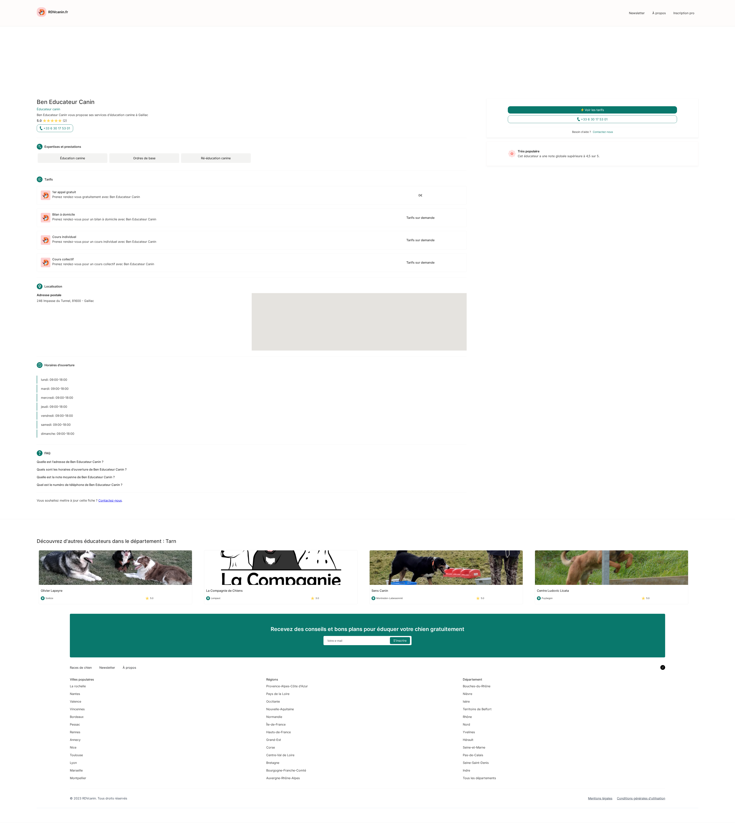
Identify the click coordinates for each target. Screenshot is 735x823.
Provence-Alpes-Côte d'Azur (287, 686)
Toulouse (76, 755)
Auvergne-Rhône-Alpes (283, 778)
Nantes (75, 694)
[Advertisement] (367, 55)
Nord (466, 724)
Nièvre (467, 694)
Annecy (75, 740)
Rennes (75, 732)
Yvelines (469, 732)
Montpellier (78, 778)
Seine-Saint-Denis (476, 763)
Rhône (467, 717)
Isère (466, 701)
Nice (73, 747)
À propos (659, 13)
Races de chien (81, 667)
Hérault (468, 740)
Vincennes (77, 709)
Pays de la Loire (277, 694)
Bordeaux (77, 717)
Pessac (75, 724)
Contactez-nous (110, 500)
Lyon (73, 763)
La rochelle (78, 686)
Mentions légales (600, 798)
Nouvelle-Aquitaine (280, 709)
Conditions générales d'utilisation (641, 798)
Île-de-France (276, 724)
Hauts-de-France (278, 732)
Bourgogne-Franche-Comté (286, 770)
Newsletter (637, 13)
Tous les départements (479, 778)
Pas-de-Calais (473, 755)
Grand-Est (273, 740)
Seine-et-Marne (474, 747)
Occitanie (273, 701)
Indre (466, 770)
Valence (75, 701)
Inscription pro (683, 13)
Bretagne (272, 763)
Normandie (274, 717)
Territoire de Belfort (477, 709)
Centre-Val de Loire (280, 755)
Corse (270, 747)
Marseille (76, 770)
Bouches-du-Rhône (476, 686)
